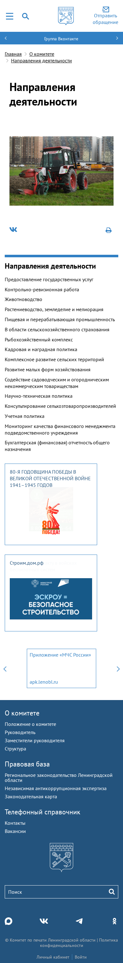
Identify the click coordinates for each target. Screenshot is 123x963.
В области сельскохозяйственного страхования (57, 329)
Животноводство (23, 299)
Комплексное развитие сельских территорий (54, 359)
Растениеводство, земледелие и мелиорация (54, 309)
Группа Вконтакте (61, 39)
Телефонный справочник (42, 811)
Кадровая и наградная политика (41, 349)
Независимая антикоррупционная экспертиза (56, 788)
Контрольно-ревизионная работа (42, 289)
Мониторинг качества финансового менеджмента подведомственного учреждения (60, 429)
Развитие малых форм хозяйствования (48, 369)
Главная (13, 54)
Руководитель (20, 732)
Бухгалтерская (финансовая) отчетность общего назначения (57, 445)
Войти (81, 957)
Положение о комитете (30, 724)
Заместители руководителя (35, 740)
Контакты (15, 823)
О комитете (41, 54)
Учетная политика (24, 416)
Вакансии (15, 831)
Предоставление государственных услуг (49, 279)
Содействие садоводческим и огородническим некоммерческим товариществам (57, 382)
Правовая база (27, 764)
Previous (5, 668)
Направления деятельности (41, 60)
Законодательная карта (31, 796)
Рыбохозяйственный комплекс (39, 339)
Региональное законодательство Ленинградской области (59, 777)
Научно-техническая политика (39, 396)
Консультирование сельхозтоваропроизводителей (60, 406)
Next (118, 668)
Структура (15, 748)
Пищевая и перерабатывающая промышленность (60, 319)
